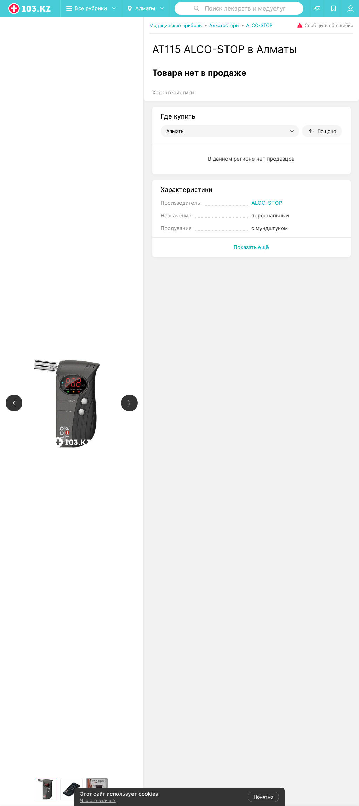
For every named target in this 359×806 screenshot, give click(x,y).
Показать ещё (251, 247)
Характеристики (173, 92)
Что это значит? (98, 800)
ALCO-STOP (266, 203)
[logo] (30, 8)
